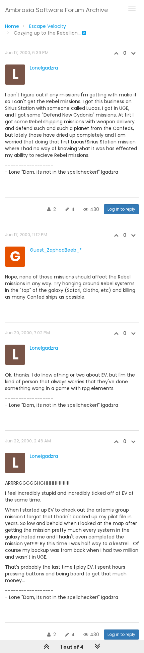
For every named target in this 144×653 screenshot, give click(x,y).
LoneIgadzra (44, 67)
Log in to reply (121, 209)
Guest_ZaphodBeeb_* (56, 250)
